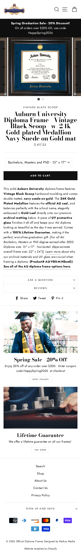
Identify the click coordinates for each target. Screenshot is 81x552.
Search (40, 466)
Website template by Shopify (40, 548)
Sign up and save (40, 508)
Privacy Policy (40, 495)
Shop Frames (40, 379)
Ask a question (40, 280)
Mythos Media (67, 541)
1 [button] (38, 99)
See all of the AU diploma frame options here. (37, 266)
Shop (40, 473)
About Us (40, 481)
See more (40, 449)
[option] (40, 28)
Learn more (53, 251)
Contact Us (40, 488)
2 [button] (43, 99)
